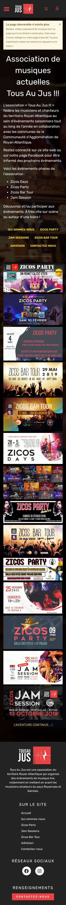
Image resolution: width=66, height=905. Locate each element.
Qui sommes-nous (21, 229)
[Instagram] (39, 871)
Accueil (26, 813)
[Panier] (46, 9)
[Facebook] (26, 871)
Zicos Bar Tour (46, 237)
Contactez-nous (43, 245)
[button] (6, 9)
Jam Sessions (18, 237)
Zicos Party (49, 229)
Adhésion (17, 245)
